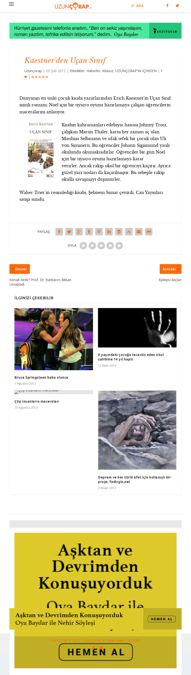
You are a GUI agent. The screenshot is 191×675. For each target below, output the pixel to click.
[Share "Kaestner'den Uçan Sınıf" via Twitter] (69, 232)
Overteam (115, 640)
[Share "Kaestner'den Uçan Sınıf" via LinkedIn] (109, 232)
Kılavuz (107, 70)
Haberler (93, 70)
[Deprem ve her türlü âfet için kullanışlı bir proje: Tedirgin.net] (137, 430)
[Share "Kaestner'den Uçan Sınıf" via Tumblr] (89, 232)
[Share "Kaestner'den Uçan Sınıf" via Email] (139, 232)
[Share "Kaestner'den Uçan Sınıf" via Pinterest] (99, 232)
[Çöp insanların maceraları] (53, 392)
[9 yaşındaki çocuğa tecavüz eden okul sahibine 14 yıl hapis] (137, 327)
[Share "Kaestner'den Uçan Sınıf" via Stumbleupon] (129, 232)
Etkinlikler (77, 70)
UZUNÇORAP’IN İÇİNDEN (136, 70)
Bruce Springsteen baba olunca (41, 377)
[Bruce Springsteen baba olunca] (53, 339)
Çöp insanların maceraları (36, 401)
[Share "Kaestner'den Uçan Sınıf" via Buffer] (119, 232)
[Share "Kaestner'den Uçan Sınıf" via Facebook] (59, 232)
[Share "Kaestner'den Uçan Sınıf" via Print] (149, 232)
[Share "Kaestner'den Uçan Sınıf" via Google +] (79, 232)
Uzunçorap (33, 70)
